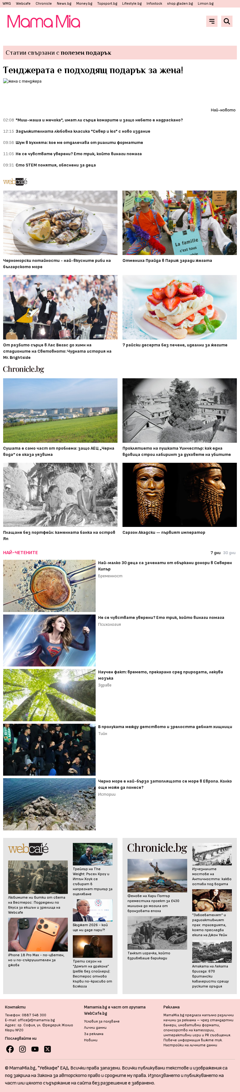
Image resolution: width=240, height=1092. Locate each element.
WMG (6, 3)
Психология (109, 624)
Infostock (154, 3)
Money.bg (84, 3)
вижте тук (211, 1040)
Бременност (110, 576)
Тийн (102, 733)
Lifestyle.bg (132, 3)
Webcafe (23, 3)
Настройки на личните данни (190, 1045)
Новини (91, 1040)
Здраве (105, 685)
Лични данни (95, 1027)
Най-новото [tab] (223, 110)
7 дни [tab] (216, 552)
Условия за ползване (102, 1021)
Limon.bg (205, 3)
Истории (107, 794)
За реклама (93, 1034)
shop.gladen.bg (180, 3)
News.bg (64, 3)
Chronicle (44, 3)
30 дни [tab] (229, 552)
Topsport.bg (107, 3)
